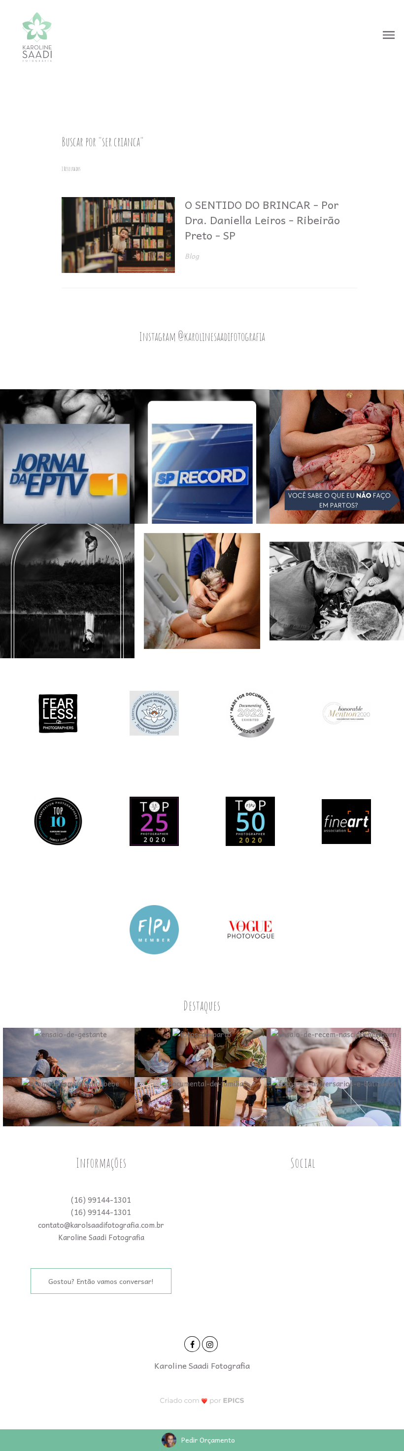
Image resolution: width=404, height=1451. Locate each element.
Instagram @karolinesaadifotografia (202, 336)
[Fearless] (58, 712)
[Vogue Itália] (250, 928)
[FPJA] (154, 928)
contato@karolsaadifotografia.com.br (101, 1225)
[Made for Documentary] (250, 712)
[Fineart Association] (346, 820)
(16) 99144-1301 (101, 1200)
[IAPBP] (154, 712)
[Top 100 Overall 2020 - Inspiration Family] (58, 820)
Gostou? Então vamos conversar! (101, 1281)
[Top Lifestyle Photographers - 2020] (154, 820)
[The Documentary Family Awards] (346, 712)
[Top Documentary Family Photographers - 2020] (250, 820)
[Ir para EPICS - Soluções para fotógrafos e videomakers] (202, 1400)
